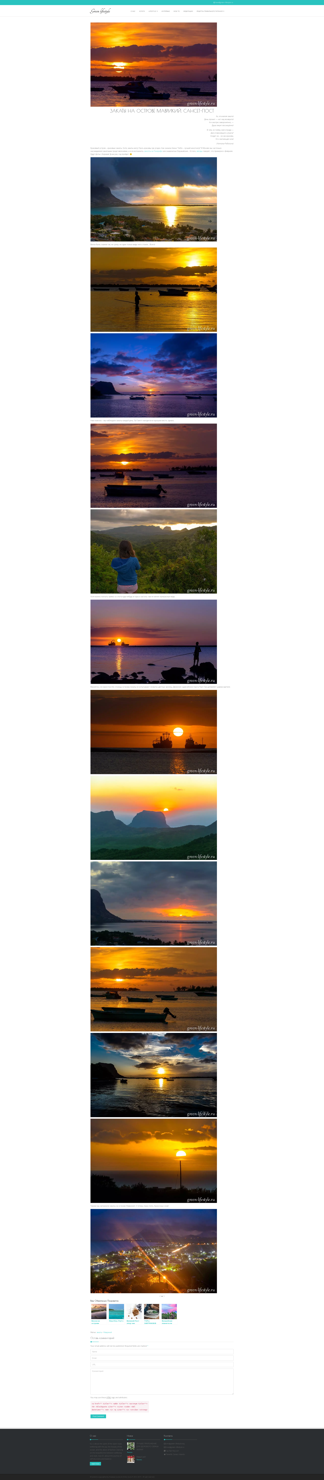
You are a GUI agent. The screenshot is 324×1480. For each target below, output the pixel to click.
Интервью (165, 11)
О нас (133, 11)
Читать (129, 1452)
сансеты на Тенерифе (153, 151)
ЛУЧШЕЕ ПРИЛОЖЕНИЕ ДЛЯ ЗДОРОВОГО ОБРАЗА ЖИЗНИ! (147, 1447)
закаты (99, 1332)
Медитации (188, 11)
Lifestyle (152, 11)
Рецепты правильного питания (210, 11)
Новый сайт (141, 1457)
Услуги (142, 11)
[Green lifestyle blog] (100, 15)
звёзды (199, 151)
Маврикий (108, 1332)
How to (177, 11)
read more (95, 1464)
